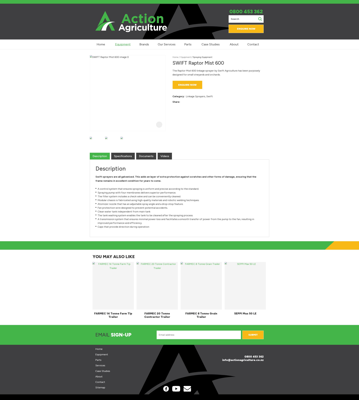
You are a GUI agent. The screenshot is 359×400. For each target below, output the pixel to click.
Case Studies (211, 44)
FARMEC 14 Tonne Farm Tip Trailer (113, 315)
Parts (187, 44)
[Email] (190, 102)
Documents (146, 156)
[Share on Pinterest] (194, 102)
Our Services (166, 44)
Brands (144, 44)
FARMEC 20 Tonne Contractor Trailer (157, 315)
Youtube (176, 389)
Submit (253, 334)
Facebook (166, 389)
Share (175, 101)
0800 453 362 (246, 12)
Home (101, 44)
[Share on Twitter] (186, 102)
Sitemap (100, 387)
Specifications (123, 156)
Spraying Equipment (202, 57)
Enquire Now (246, 28)
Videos (164, 156)
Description (100, 156)
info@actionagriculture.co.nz (243, 360)
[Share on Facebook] (181, 102)
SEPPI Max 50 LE (245, 313)
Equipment (123, 44)
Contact (253, 44)
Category (178, 96)
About (234, 44)
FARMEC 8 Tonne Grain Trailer (201, 315)
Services (100, 365)
